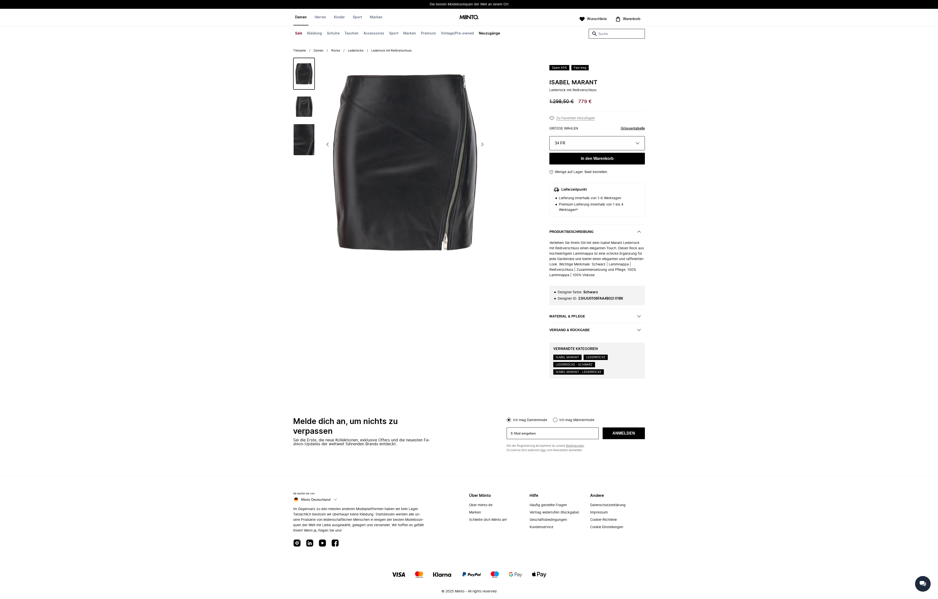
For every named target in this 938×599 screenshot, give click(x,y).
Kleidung (314, 33)
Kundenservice (541, 527)
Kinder (339, 17)
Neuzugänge (489, 33)
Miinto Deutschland (315, 499)
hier (543, 450)
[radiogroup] (576, 419)
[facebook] (335, 543)
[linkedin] (310, 543)
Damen (301, 17)
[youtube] (322, 543)
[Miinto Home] (469, 17)
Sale (298, 33)
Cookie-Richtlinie (603, 520)
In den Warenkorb (597, 158)
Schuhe (333, 33)
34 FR (560, 143)
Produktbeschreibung (571, 232)
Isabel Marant (573, 83)
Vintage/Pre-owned (457, 33)
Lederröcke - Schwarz (574, 364)
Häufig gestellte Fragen (548, 505)
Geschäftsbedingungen (548, 520)
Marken (409, 33)
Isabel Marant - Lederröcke (578, 371)
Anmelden (623, 433)
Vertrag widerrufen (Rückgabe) (554, 512)
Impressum (599, 512)
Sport (393, 33)
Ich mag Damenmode (530, 420)
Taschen (351, 33)
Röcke (335, 50)
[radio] (509, 420)
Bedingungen (575, 445)
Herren (320, 17)
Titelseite (299, 50)
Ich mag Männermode (576, 420)
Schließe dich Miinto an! (488, 520)
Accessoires (373, 33)
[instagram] (297, 543)
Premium (428, 33)
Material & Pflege (567, 316)
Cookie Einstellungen (606, 527)
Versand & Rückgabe (569, 330)
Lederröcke (355, 50)
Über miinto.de (480, 505)
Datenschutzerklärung (608, 505)
